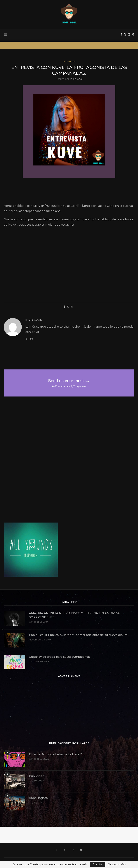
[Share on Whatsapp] (72, 306)
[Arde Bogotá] (14, 803)
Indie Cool (76, 79)
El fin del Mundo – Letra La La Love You (57, 754)
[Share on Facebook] (64, 306)
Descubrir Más (117, 864)
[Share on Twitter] (68, 306)
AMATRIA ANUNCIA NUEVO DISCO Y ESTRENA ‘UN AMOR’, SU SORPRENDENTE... (74, 615)
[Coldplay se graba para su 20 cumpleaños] (14, 662)
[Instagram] (129, 34)
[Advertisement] (69, 192)
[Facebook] (121, 34)
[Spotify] (133, 34)
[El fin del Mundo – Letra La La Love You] (14, 759)
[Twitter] (125, 34)
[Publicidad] (14, 781)
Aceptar (98, 864)
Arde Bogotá (38, 798)
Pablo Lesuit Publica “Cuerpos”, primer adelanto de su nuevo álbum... (79, 635)
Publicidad (36, 776)
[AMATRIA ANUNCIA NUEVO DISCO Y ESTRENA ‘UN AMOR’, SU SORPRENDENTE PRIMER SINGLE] (14, 618)
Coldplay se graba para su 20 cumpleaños (59, 656)
